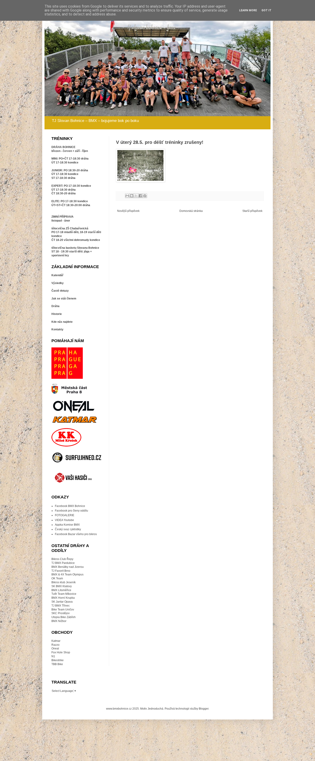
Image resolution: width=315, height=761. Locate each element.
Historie (56, 314)
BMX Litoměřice (61, 590)
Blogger (203, 708)
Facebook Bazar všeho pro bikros (76, 534)
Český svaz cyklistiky (68, 529)
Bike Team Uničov (62, 609)
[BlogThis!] (131, 195)
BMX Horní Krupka (63, 597)
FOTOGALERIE (64, 515)
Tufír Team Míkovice (63, 593)
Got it (266, 10)
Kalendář (57, 275)
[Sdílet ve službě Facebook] (140, 195)
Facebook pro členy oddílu (71, 510)
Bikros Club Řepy (62, 559)
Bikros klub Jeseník (63, 582)
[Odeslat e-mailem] (127, 195)
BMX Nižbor (58, 621)
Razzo (55, 644)
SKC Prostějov (60, 613)
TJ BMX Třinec (60, 605)
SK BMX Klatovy (61, 586)
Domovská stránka (191, 211)
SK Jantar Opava (62, 601)
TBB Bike (57, 664)
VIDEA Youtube (64, 520)
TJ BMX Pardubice (63, 563)
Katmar (55, 641)
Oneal (55, 648)
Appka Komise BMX (67, 524)
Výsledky (57, 283)
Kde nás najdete (62, 321)
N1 (53, 656)
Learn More (248, 10)
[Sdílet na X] (136, 195)
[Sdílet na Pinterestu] (145, 195)
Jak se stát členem (63, 298)
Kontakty (57, 329)
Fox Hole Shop (60, 652)
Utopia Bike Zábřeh (63, 617)
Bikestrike (57, 660)
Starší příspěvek (252, 211)
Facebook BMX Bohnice (70, 506)
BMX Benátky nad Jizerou (67, 567)
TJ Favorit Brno (60, 570)
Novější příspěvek (128, 211)
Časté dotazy (60, 290)
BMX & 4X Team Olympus (67, 574)
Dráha (55, 306)
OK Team (57, 578)
